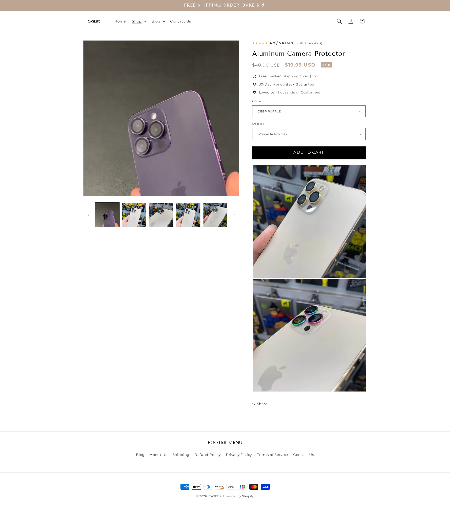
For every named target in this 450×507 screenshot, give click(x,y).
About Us (158, 454)
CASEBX (215, 496)
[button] (139, 21)
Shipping (180, 454)
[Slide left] (88, 215)
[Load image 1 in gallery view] (107, 215)
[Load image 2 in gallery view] (134, 215)
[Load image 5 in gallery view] (215, 215)
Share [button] (262, 404)
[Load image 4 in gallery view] (188, 215)
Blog (140, 454)
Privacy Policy (239, 454)
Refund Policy (208, 454)
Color (257, 101)
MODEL (258, 124)
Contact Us (303, 454)
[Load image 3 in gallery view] (161, 215)
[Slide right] (234, 215)
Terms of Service (272, 454)
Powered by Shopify (238, 496)
